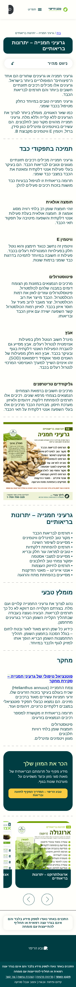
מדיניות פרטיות (44, 976)
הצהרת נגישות (26, 976)
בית (59, 33)
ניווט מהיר (58, 63)
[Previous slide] (47, 899)
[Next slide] (29, 899)
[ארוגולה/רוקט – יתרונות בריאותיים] (43, 854)
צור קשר (11, 976)
